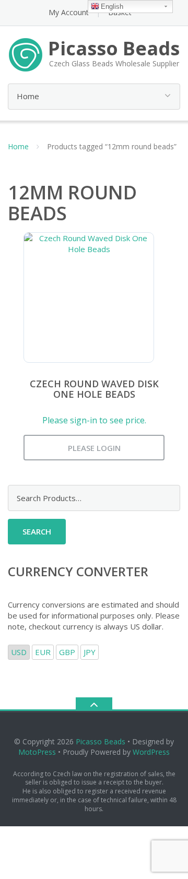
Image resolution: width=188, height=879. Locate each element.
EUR (43, 652)
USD (19, 652)
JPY (90, 652)
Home (18, 146)
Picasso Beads (100, 741)
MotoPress (37, 752)
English (112, 6)
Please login (94, 448)
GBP (67, 652)
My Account (69, 12)
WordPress (151, 752)
